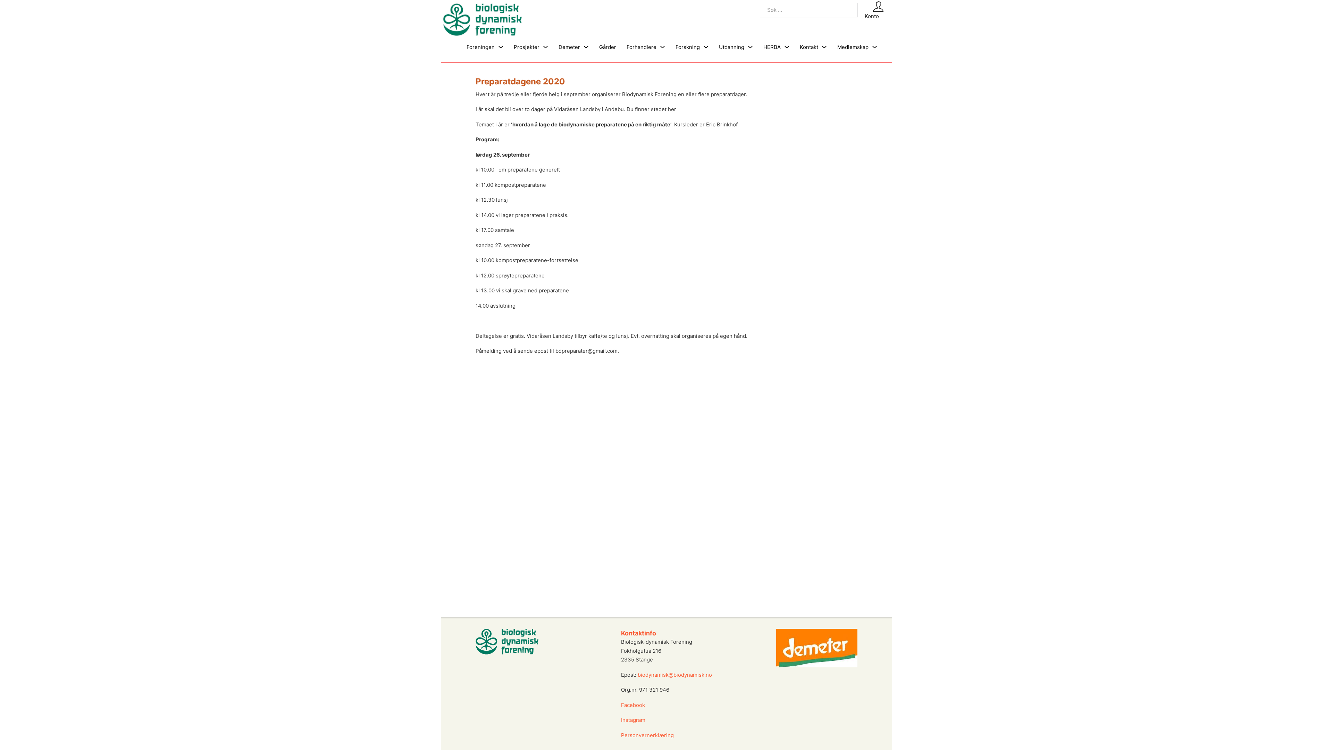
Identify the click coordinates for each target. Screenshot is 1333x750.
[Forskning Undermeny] (706, 47)
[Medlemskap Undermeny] (874, 47)
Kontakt (809, 47)
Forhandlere (641, 47)
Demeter (569, 47)
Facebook (633, 705)
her (671, 109)
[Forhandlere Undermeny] (662, 47)
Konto (872, 16)
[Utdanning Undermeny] (750, 47)
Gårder (607, 47)
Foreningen (481, 47)
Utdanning (731, 47)
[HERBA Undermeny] (786, 47)
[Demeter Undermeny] (586, 47)
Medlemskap (853, 47)
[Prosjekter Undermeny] (545, 47)
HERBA (772, 47)
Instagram (634, 720)
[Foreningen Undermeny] (500, 47)
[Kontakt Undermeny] (824, 47)
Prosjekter (526, 47)
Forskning (688, 47)
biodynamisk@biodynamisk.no (675, 675)
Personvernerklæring (647, 735)
